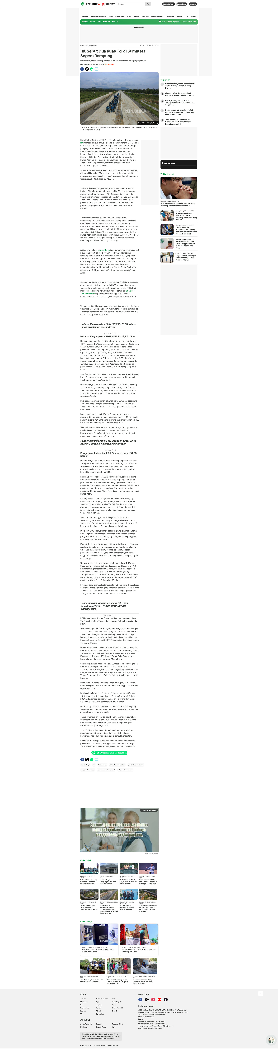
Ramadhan (100, 1014)
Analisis (99, 1005)
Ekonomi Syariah (98, 16)
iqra (129, 16)
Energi (92, 21)
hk (94, 765)
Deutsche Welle (168, 4)
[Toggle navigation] (82, 4)
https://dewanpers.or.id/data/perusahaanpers (98, 1038)
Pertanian (106, 21)
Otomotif (115, 21)
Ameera (83, 999)
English (114, 1011)
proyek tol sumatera (87, 770)
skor (110, 16)
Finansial (85, 21)
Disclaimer (84, 1027)
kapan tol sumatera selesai (106, 770)
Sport (114, 1005)
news (136, 16)
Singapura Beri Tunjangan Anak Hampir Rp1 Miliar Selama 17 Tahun (179, 94)
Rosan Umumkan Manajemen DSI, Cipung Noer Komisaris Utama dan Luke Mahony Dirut (179, 112)
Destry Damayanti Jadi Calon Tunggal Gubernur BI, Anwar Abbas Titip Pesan (179, 102)
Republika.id (181, 4)
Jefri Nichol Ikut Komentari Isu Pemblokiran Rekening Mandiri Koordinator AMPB (178, 122)
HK (81, 143)
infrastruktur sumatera (125, 770)
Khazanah (83, 1002)
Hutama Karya (103, 250)
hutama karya (85, 765)
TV (187, 16)
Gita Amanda (109, 64)
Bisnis (99, 21)
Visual (98, 1011)
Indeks (193, 16)
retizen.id (192, 4)
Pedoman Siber (117, 1024)
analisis (144, 16)
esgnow (170, 16)
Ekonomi (89, 45)
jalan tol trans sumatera (117, 765)
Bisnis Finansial (157, 16)
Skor (113, 999)
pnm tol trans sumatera (135, 765)
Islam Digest (116, 1002)
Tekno (98, 1008)
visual (180, 16)
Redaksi (99, 1024)
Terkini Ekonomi (167, 174)
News (82, 1005)
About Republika (86, 1024)
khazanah (119, 16)
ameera (85, 16)
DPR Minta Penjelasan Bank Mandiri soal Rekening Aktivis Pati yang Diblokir (179, 86)
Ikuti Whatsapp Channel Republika (111, 753)
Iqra (97, 1002)
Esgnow (83, 1011)
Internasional (84, 1008)
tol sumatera (102, 765)
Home (82, 45)
